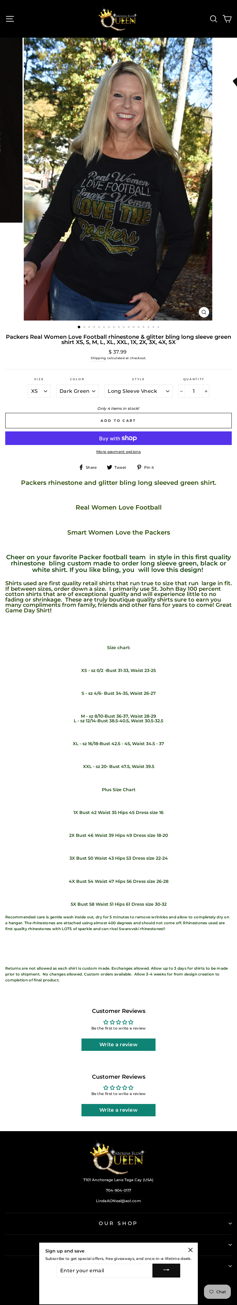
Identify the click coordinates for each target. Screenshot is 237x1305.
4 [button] (94, 327)
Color (77, 379)
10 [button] (124, 327)
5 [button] (99, 327)
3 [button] (89, 327)
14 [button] (144, 327)
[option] (119, 179)
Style (138, 379)
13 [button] (139, 327)
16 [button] (154, 327)
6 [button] (104, 327)
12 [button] (134, 327)
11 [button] (129, 327)
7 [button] (109, 327)
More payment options (118, 451)
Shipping (98, 358)
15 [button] (149, 327)
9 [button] (119, 327)
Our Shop (118, 1223)
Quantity (194, 379)
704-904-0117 (118, 1190)
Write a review (118, 1044)
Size (39, 379)
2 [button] (84, 327)
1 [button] (79, 327)
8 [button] (114, 327)
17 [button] (158, 327)
